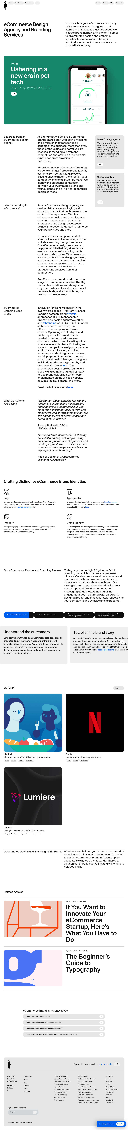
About (98, 3)
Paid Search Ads (59, 1097)
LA (11, 1079)
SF (13, 1079)
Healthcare (109, 1092)
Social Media (110, 1087)
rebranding (49, 323)
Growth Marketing (60, 1095)
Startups (109, 1095)
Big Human (12, 1122)
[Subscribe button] (35, 1112)
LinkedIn (10, 1088)
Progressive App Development (88, 1100)
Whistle (71, 314)
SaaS (107, 1097)
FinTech (108, 1079)
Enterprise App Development (88, 1089)
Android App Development (87, 1079)
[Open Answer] (101, 1016)
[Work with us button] (117, 1064)
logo (65, 365)
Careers (105, 3)
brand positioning (106, 649)
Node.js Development (85, 1095)
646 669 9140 (12, 1081)
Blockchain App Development (88, 1103)
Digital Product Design (61, 1079)
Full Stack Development (86, 1097)
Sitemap (27, 1091)
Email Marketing (59, 1100)
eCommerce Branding (61, 1089)
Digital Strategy (59, 1087)
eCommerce (110, 1081)
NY (8, 1079)
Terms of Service (20, 1122)
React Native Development (87, 1087)
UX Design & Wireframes (62, 1081)
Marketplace (110, 1103)
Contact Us (119, 3)
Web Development (84, 1084)
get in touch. (106, 1064)
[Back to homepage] (5, 5)
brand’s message (110, 502)
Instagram (10, 1085)
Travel (108, 1084)
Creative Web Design (61, 1084)
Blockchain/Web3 (112, 1089)
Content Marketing (60, 1092)
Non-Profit (109, 1100)
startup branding (24, 507)
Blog (111, 3)
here (70, 387)
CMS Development (84, 1092)
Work (11, 3)
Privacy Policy (29, 1122)
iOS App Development (85, 1081)
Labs (37, 3)
